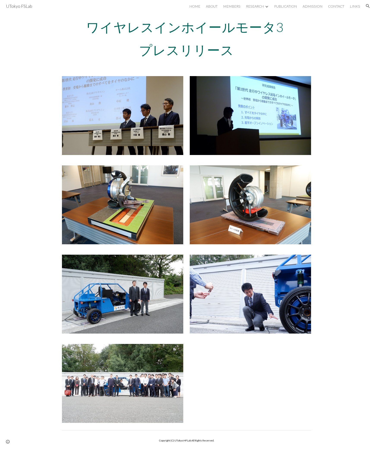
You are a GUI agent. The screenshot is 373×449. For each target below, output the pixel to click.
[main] (186, 38)
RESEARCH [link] (255, 6)
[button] (368, 6)
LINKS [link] (355, 6)
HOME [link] (194, 6)
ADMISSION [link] (312, 6)
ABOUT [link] (212, 6)
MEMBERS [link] (231, 6)
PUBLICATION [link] (285, 6)
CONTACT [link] (336, 6)
